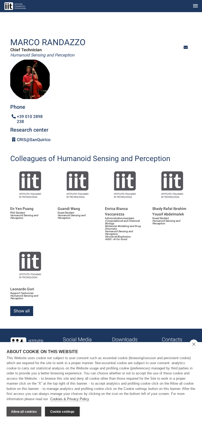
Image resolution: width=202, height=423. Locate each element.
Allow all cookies (24, 412)
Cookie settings (62, 412)
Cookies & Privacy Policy (69, 399)
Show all (22, 310)
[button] (186, 47)
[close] (193, 343)
